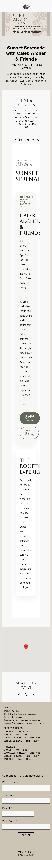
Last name (9, 795)
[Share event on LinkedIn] (33, 694)
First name (10, 782)
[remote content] (26, 381)
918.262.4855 (11, 711)
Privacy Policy (26, 852)
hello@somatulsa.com (27, 720)
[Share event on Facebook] (19, 694)
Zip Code (9, 821)
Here (41, 723)
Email (7, 808)
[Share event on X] (26, 694)
